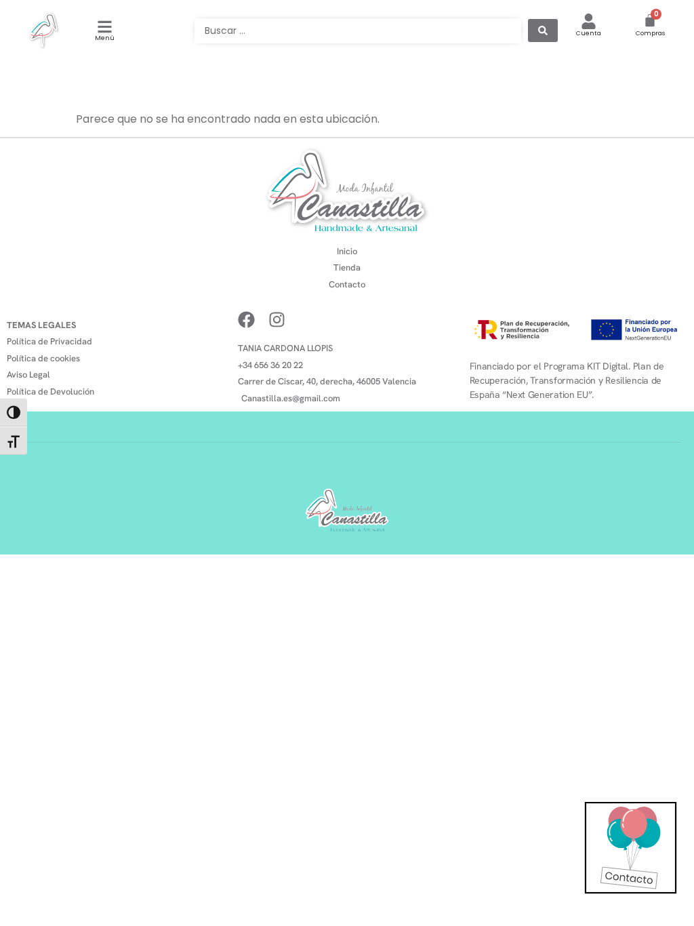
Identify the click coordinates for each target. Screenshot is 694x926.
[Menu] (105, 27)
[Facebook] (246, 319)
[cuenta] (588, 21)
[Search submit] (543, 30)
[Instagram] (276, 319)
